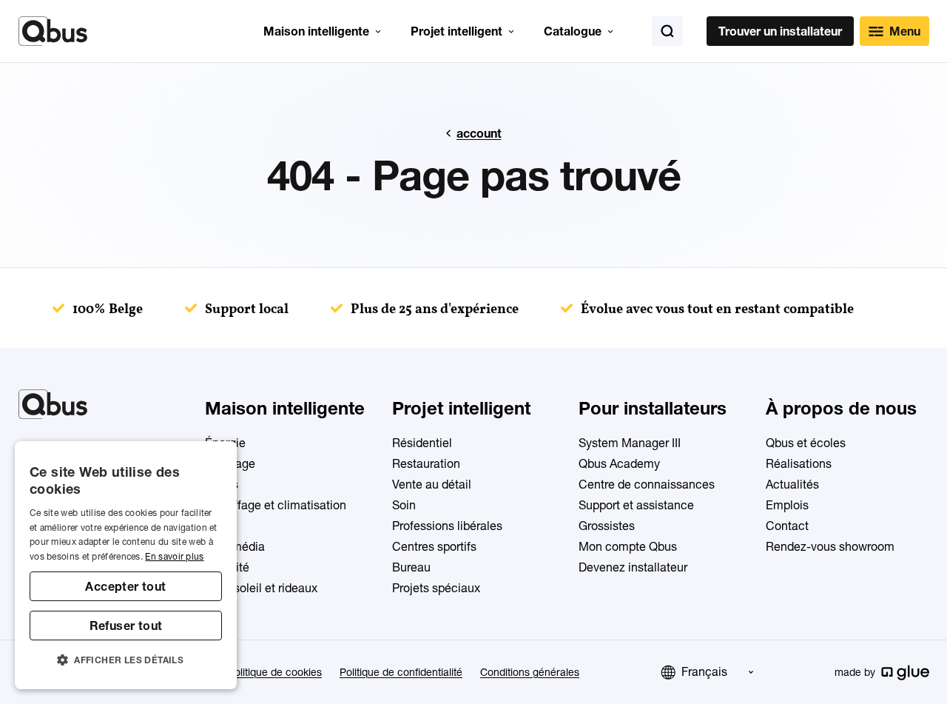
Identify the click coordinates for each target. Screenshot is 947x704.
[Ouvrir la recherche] (667, 31)
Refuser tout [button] (126, 625)
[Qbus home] (53, 31)
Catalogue (572, 31)
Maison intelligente (316, 31)
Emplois (787, 504)
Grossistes (607, 525)
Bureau (411, 567)
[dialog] (126, 565)
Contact (787, 525)
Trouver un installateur (780, 31)
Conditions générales (529, 672)
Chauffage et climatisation (275, 504)
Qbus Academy (619, 463)
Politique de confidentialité (401, 672)
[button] (126, 660)
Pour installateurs (653, 408)
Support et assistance (636, 504)
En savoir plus (174, 556)
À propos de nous (841, 408)
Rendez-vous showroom (830, 546)
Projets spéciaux (436, 587)
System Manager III (630, 442)
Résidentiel (422, 442)
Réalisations (799, 463)
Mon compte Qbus (628, 546)
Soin (404, 504)
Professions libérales (447, 525)
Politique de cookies (275, 672)
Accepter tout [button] (125, 586)
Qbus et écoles (806, 442)
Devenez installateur (633, 567)
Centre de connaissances (647, 484)
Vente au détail (431, 484)
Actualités (792, 484)
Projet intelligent (456, 31)
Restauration (426, 463)
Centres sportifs (434, 546)
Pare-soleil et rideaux (261, 587)
